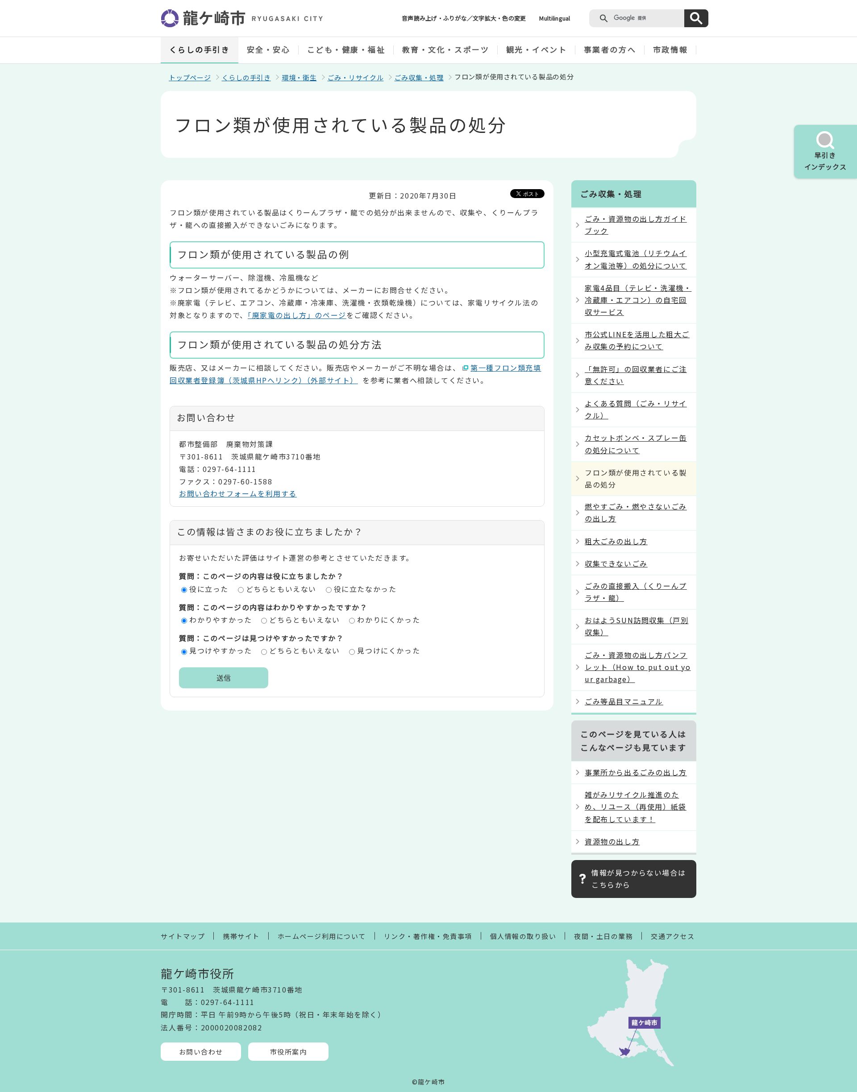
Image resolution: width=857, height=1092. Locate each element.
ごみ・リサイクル (356, 77)
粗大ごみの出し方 (616, 541)
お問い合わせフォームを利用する (238, 493)
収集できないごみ (616, 563)
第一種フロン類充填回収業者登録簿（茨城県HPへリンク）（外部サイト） (355, 373)
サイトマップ (183, 936)
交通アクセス (673, 936)
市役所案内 (288, 1051)
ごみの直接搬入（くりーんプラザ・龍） (636, 591)
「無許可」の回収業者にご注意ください (636, 375)
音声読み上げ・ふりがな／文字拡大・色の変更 (464, 18)
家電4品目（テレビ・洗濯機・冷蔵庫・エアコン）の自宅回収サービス (638, 299)
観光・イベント (536, 49)
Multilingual (554, 18)
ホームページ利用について (322, 936)
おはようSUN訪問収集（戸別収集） (636, 626)
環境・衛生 (299, 77)
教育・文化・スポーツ (446, 49)
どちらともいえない (281, 588)
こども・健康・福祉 (346, 49)
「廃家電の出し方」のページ (297, 315)
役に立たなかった (365, 588)
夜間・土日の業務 (603, 936)
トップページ (190, 77)
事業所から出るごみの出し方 (636, 772)
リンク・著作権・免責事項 (428, 936)
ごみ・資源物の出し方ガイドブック (636, 224)
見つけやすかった (220, 650)
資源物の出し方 (612, 841)
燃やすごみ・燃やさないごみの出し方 (636, 512)
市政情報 (670, 49)
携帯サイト (241, 936)
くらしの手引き (199, 49)
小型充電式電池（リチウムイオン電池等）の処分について (636, 259)
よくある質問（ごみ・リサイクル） (636, 409)
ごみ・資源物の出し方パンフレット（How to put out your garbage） (638, 666)
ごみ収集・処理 (419, 77)
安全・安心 (269, 49)
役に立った (209, 588)
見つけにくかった (388, 650)
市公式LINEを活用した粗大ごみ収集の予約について (637, 340)
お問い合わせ (201, 1051)
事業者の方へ (610, 49)
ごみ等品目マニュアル (624, 701)
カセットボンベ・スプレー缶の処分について (636, 443)
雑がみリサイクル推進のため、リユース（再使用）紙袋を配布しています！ (635, 806)
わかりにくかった (388, 619)
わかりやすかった (220, 619)
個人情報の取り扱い (523, 936)
